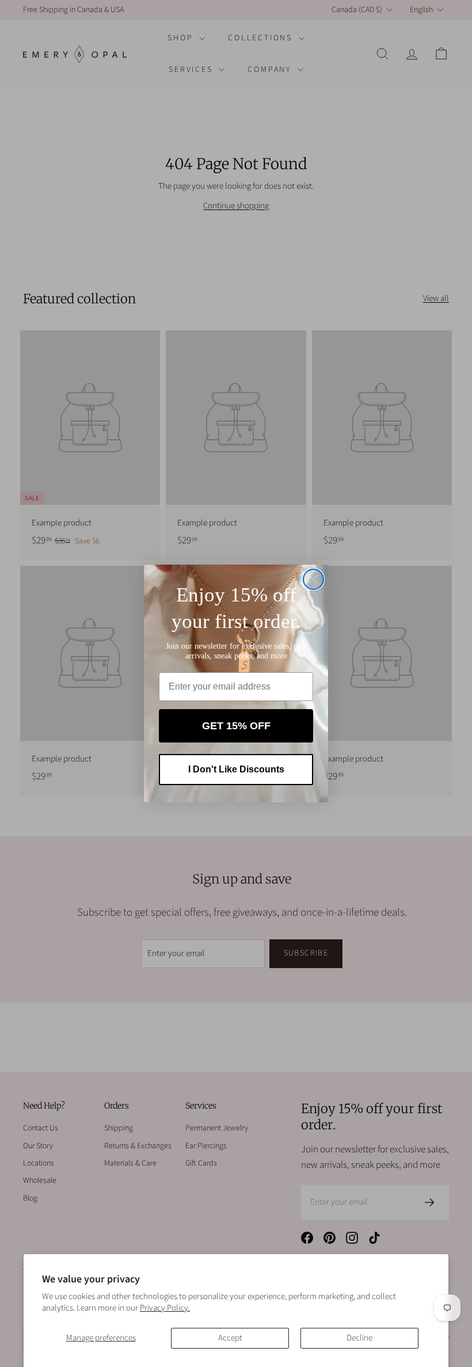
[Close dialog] (313, 579)
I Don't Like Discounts (236, 769)
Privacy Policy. (165, 1308)
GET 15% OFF (236, 726)
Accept (230, 1338)
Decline (359, 1338)
